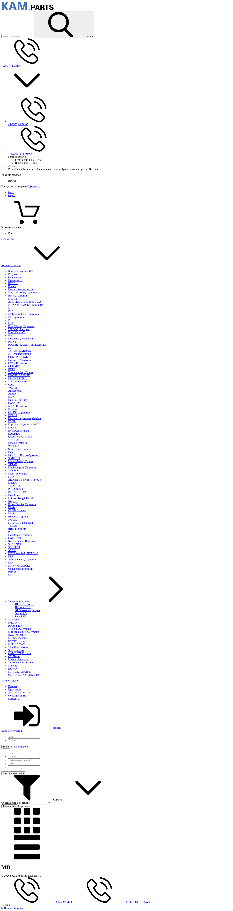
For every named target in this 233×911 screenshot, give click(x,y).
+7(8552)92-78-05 (11, 66)
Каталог (6, 680)
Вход (4, 730)
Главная (12, 686)
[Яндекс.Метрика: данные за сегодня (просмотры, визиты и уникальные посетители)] (12, 908)
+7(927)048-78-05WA (20, 153)
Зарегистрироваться (13, 773)
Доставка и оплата (19, 692)
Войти (57, 727)
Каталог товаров (11, 265)
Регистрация (15, 730)
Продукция (14, 689)
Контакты (14, 698)
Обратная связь (17, 695)
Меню (15, 680)
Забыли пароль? (20, 746)
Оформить (33, 186)
